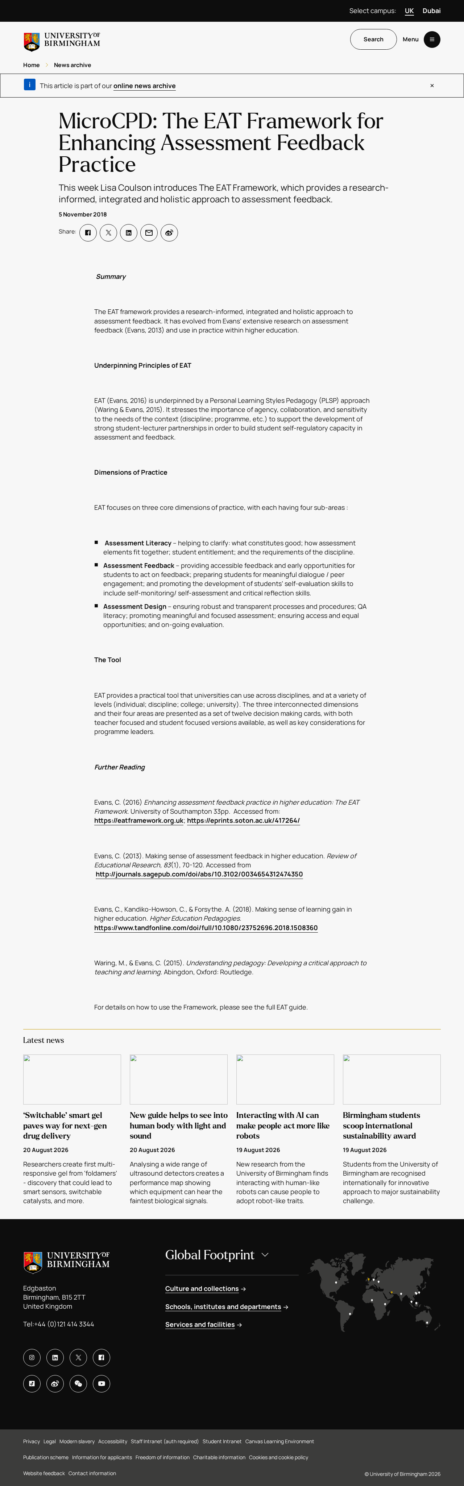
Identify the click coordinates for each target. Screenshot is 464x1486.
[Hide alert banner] (432, 85)
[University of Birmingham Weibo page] (55, 1383)
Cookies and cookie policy (278, 1457)
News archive (72, 65)
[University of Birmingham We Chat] (78, 1383)
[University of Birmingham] (62, 39)
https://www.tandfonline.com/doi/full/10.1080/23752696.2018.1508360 (206, 927)
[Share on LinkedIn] (128, 233)
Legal (50, 1441)
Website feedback (44, 1473)
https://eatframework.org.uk (138, 820)
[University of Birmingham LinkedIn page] (55, 1357)
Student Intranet (222, 1441)
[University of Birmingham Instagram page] (32, 1357)
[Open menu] (432, 39)
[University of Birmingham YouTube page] (101, 1383)
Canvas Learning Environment (279, 1441)
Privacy (31, 1441)
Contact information (92, 1473)
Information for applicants (102, 1457)
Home (31, 65)
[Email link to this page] (149, 233)
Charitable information (219, 1457)
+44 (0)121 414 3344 (64, 1324)
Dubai (432, 10)
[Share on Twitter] (108, 233)
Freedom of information (163, 1457)
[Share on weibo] (169, 233)
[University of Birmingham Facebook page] (101, 1357)
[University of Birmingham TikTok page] (32, 1383)
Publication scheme (46, 1457)
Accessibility (112, 1441)
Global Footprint (210, 1255)
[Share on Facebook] (88, 233)
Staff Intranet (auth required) (165, 1441)
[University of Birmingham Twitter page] (78, 1357)
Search (374, 40)
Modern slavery (77, 1441)
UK (409, 10)
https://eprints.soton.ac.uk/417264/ (243, 820)
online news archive (144, 85)
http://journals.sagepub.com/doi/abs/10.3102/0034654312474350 (199, 874)
